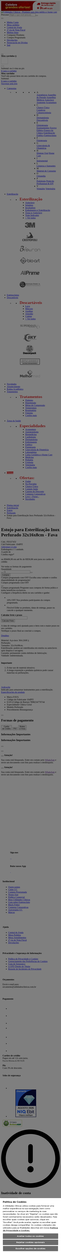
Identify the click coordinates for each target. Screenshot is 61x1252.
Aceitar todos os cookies (30, 1236)
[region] (30, 1225)
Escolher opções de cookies (30, 1248)
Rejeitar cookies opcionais (30, 1242)
